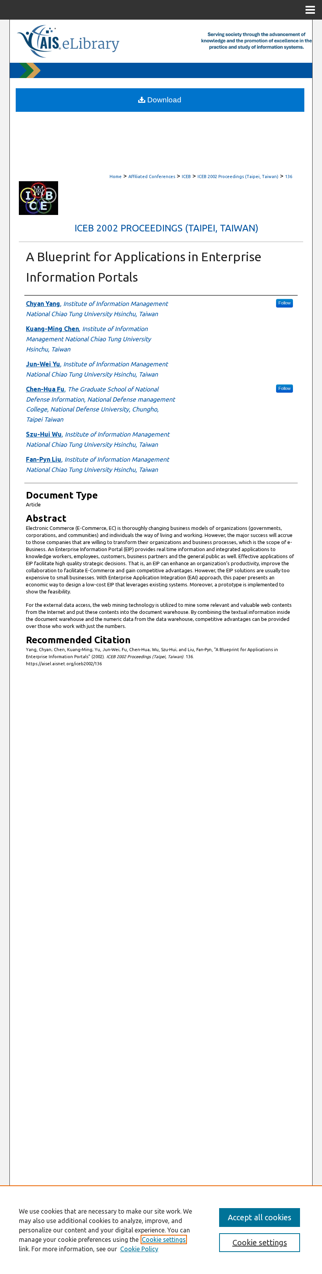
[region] (161, 1229)
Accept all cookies (259, 1217)
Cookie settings (164, 1239)
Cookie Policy (139, 1248)
